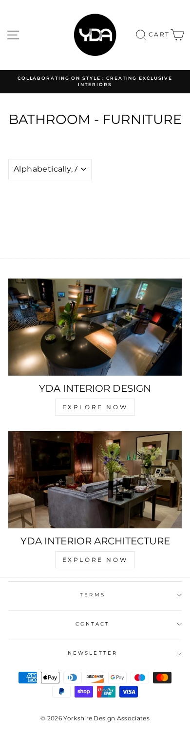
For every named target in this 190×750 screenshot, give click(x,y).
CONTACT (93, 624)
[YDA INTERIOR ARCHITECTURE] (95, 479)
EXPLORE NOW (95, 407)
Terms (92, 595)
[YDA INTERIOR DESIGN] (95, 327)
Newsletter (92, 653)
